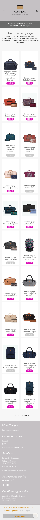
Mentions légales (8, 500)
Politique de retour (9, 498)
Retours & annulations (10, 430)
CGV (4, 444)
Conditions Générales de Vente (13, 496)
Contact (5, 440)
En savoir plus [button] (25, 510)
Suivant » (25, 415)
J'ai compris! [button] (20, 516)
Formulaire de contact (10, 458)
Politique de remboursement (12, 447)
